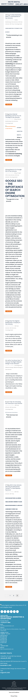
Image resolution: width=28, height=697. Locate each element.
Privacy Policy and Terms (17, 689)
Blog (15, 119)
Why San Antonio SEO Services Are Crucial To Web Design (13, 662)
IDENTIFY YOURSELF (7, 4)
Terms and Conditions (14, 692)
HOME (14, 681)
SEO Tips (12, 24)
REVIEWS (14, 683)
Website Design (9, 367)
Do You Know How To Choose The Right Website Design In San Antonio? (13, 361)
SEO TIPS (14, 685)
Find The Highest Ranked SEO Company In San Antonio (12, 322)
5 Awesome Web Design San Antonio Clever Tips (13, 669)
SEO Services (13, 328)
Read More (8, 104)
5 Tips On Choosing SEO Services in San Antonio (13, 402)
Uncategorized (18, 24)
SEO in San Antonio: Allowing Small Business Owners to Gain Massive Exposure (13, 487)
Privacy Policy (14, 696)
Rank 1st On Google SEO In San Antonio (13, 170)
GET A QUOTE (14, 686)
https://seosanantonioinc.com (6, 649)
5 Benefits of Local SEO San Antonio (10, 656)
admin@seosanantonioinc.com (7, 625)
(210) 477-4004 (21, 4)
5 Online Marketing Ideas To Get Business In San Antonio (13, 16)
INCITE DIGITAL (14, 2)
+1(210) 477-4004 (5, 622)
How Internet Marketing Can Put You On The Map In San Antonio (13, 115)
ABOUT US (14, 682)
